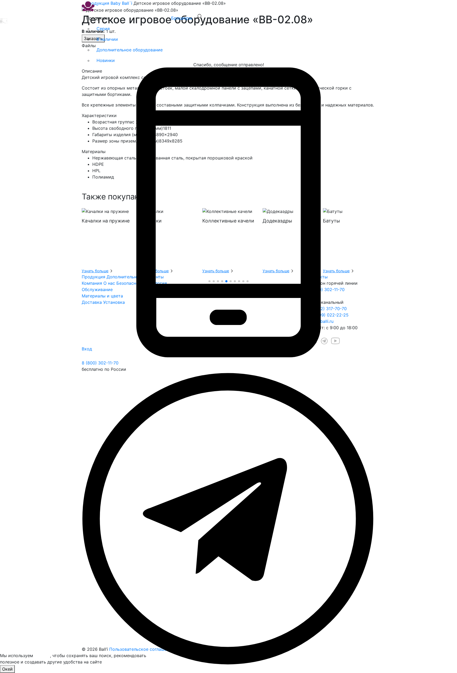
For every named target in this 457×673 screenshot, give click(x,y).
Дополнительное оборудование (130, 49)
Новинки (106, 60)
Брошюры (181, 18)
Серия (103, 28)
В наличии (107, 39)
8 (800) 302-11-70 (100, 363)
